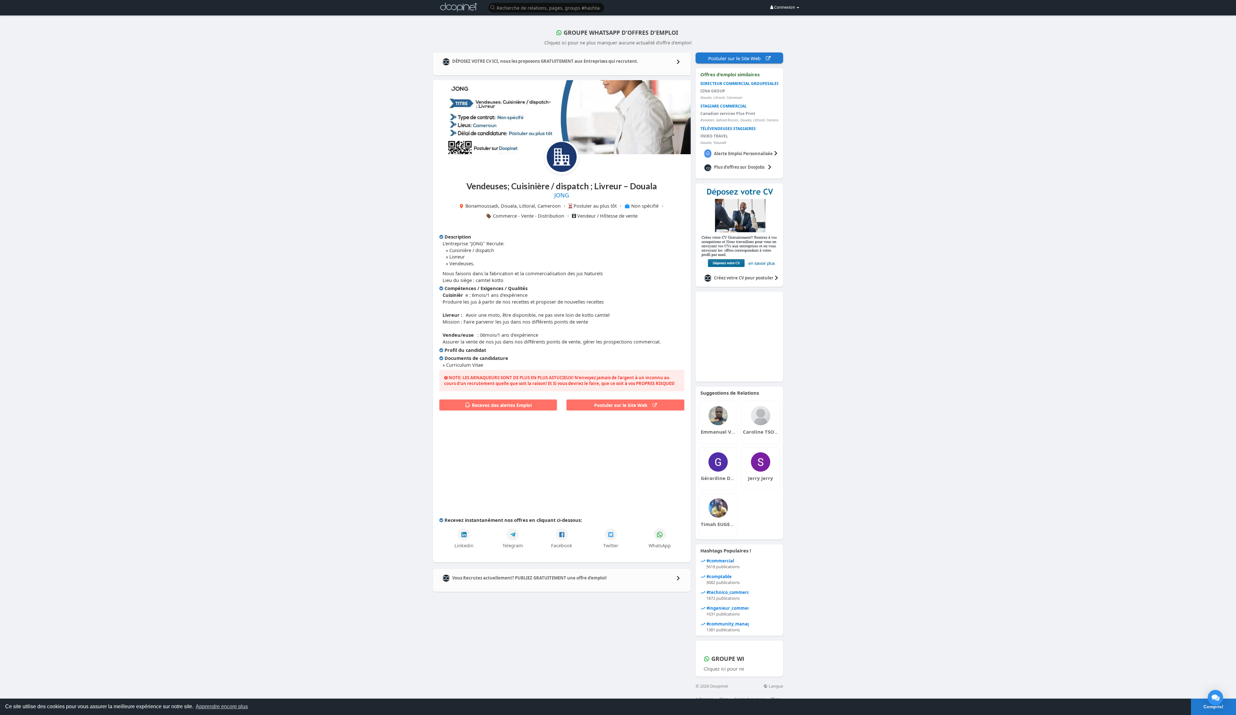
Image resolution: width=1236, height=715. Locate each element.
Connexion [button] (784, 7)
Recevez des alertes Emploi (501, 405)
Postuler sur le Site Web (623, 405)
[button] (546, 7)
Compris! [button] (1213, 706)
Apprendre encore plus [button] (222, 706)
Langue (775, 686)
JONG (561, 195)
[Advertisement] (561, 465)
